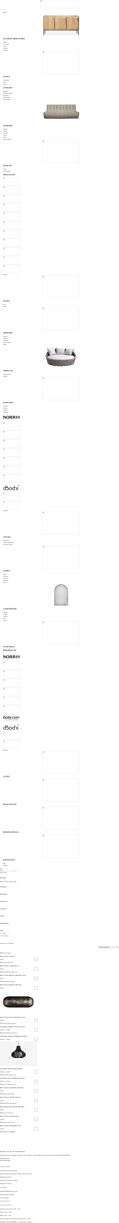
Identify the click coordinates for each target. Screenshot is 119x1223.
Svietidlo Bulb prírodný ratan (12, 1078)
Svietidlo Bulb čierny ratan (11, 1068)
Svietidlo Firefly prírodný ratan (13, 1036)
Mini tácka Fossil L (7, 956)
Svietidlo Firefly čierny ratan (12, 1026)
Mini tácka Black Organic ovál (12, 1017)
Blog (4, 863)
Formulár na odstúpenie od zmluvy (9, 1180)
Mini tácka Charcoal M (9, 966)
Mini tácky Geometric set (10, 1125)
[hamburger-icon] (0, 9)
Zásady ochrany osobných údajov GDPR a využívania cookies (16, 1173)
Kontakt (5, 865)
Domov (2, 881)
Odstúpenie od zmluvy (5, 1183)
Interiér (5, 12)
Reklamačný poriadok (5, 1177)
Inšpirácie (5, 750)
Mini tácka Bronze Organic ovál (13, 975)
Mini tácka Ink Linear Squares (12, 1106)
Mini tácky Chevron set (9, 1116)
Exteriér (5, 274)
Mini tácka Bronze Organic (11, 985)
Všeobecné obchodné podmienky (8, 1170)
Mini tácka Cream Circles (10, 1097)
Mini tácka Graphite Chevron (12, 1087)
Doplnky (5, 510)
